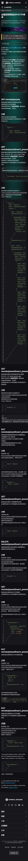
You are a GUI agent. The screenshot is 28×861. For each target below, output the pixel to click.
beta (3, 774)
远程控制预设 (11, 47)
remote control (9, 774)
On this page (5, 43)
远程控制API (19, 47)
